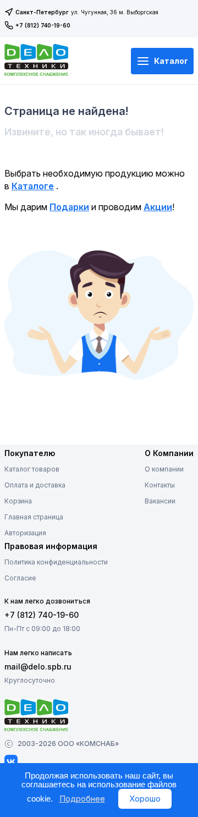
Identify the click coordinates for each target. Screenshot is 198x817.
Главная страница (33, 517)
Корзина (18, 501)
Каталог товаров (31, 469)
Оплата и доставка (34, 485)
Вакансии (160, 501)
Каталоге (33, 185)
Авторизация (25, 533)
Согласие (20, 578)
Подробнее (82, 798)
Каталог (171, 60)
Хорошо (145, 798)
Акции (158, 206)
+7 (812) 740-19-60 (42, 25)
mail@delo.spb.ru (38, 666)
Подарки (69, 206)
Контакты (160, 485)
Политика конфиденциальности (56, 562)
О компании (164, 469)
